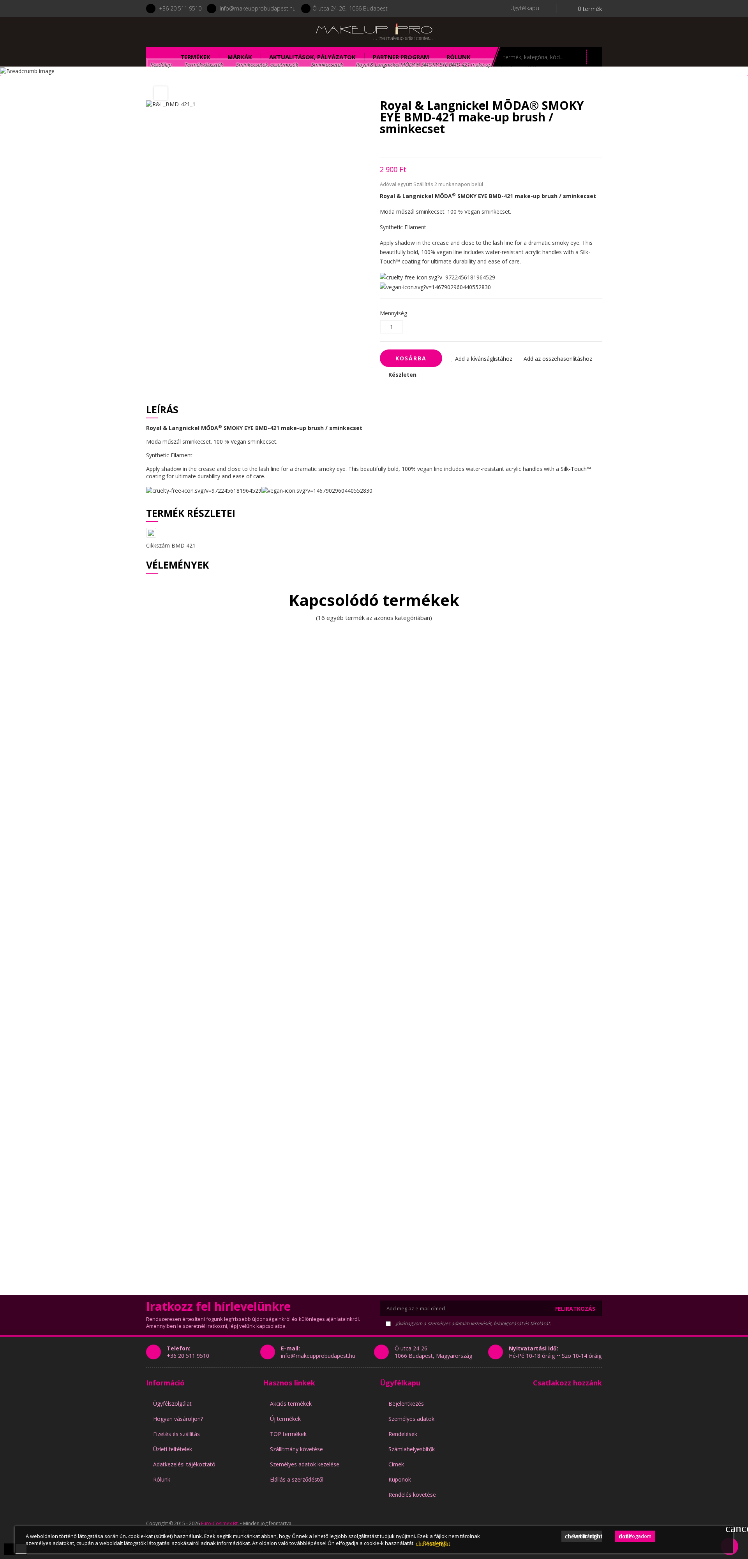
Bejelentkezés (406, 1403)
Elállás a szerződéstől (296, 1479)
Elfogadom (635, 1536)
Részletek (431, 1543)
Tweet (395, 146)
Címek (396, 1464)
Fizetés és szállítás (176, 1434)
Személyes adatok (411, 1418)
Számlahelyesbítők (411, 1449)
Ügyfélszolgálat (172, 1403)
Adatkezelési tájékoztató (184, 1464)
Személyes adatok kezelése (304, 1464)
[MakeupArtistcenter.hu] (374, 31)
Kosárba (411, 358)
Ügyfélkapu (400, 1382)
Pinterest (423, 146)
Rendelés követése (412, 1494)
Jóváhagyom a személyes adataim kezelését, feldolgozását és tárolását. (473, 1323)
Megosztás (382, 146)
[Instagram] (209, 32)
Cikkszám (158, 545)
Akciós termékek (291, 1403)
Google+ (409, 146)
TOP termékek (288, 1434)
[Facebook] (188, 32)
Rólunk (161, 1479)
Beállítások (583, 1536)
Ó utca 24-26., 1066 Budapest (350, 8)
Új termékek (285, 1418)
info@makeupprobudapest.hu (257, 8)
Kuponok (399, 1479)
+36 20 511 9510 (180, 8)
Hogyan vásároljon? (178, 1418)
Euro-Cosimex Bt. (220, 1523)
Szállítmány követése (296, 1449)
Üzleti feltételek (172, 1449)
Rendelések (402, 1434)
